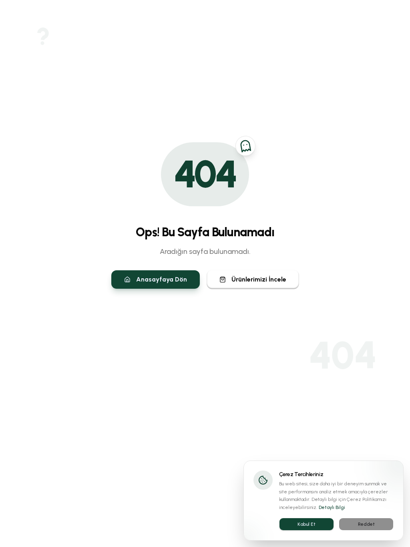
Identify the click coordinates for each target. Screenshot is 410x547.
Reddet (366, 524)
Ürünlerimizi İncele (258, 279)
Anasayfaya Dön (161, 279)
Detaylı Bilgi (332, 507)
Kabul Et (306, 524)
